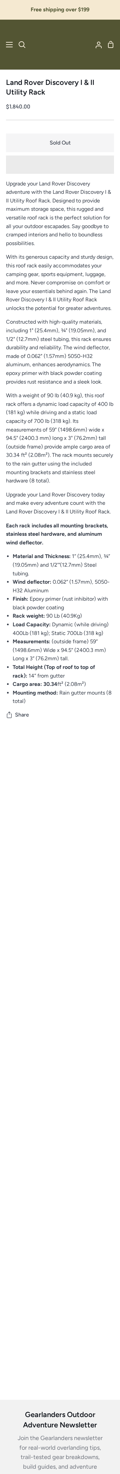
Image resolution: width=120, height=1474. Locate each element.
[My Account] (96, 45)
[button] (60, 164)
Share (22, 715)
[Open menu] (6, 44)
